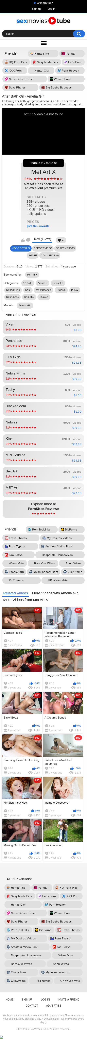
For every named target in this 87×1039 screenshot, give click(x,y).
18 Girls (27, 283)
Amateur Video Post (58, 546)
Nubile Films (43, 375)
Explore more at (43, 508)
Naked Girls (13, 290)
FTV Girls (43, 359)
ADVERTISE (53, 1005)
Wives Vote (16, 563)
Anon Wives (73, 563)
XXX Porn (15, 70)
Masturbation (43, 290)
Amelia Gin (25, 305)
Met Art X (43, 198)
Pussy (74, 290)
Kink (43, 441)
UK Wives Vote (58, 580)
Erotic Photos (18, 538)
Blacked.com (43, 408)
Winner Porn (62, 79)
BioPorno (71, 529)
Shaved (43, 297)
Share (32, 255)
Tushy (43, 392)
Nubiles (43, 424)
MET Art (43, 490)
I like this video (23, 240)
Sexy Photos (17, 87)
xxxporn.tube (45, 2)
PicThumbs (16, 580)
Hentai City (41, 70)
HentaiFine (41, 53)
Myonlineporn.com (45, 571)
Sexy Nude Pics (47, 62)
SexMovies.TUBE (39, 1029)
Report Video (43, 248)
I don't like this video (28, 240)
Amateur (42, 283)
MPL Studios (43, 457)
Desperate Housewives (57, 554)
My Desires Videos (59, 538)
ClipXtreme (75, 571)
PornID (70, 53)
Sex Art (43, 473)
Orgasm (61, 290)
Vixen (43, 326)
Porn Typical (17, 546)
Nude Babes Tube (21, 79)
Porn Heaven (70, 70)
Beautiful (58, 283)
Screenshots (65, 248)
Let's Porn (75, 62)
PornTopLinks (41, 529)
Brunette (29, 297)
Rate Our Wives (44, 563)
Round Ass (12, 297)
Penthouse (43, 343)
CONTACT (32, 1005)
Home (10, 999)
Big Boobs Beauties (59, 87)
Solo (28, 290)
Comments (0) (50, 255)
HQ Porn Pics (18, 62)
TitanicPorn (16, 571)
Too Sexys (16, 554)
